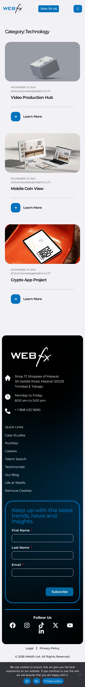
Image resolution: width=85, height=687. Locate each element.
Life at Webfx (15, 483)
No (37, 681)
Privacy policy (53, 681)
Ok (27, 681)
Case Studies (15, 435)
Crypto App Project (28, 279)
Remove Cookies (18, 491)
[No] (80, 675)
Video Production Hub (32, 97)
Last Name (21, 547)
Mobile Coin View (27, 188)
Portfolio (11, 443)
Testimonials (15, 467)
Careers (11, 451)
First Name (21, 530)
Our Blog (12, 475)
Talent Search (15, 459)
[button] (29, 116)
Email (17, 565)
